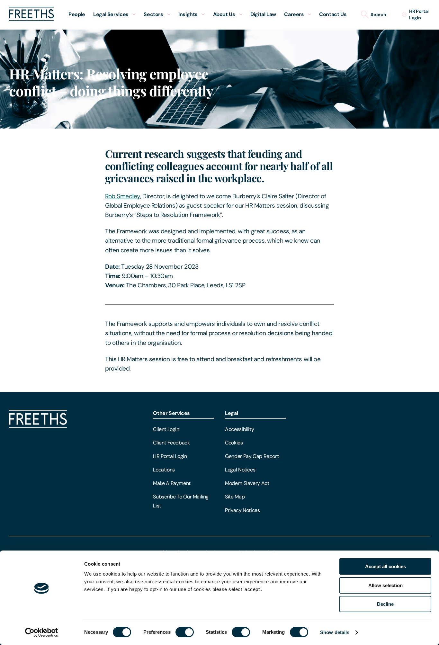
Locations (164, 469)
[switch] (184, 632)
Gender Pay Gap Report (252, 456)
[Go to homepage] (31, 19)
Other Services (171, 413)
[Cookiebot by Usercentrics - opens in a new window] (41, 632)
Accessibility (239, 429)
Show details (334, 632)
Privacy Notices (242, 510)
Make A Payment (172, 483)
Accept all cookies (385, 566)
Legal (231, 413)
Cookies (234, 442)
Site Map (235, 496)
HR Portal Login (170, 456)
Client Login (166, 429)
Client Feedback (171, 442)
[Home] (38, 426)
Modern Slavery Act (247, 483)
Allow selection (385, 585)
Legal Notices (240, 469)
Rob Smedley (122, 196)
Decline (385, 604)
